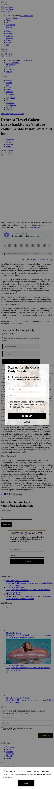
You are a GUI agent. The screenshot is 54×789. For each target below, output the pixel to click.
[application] (27, 778)
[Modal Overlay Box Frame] (27, 394)
